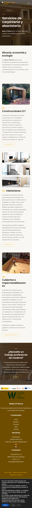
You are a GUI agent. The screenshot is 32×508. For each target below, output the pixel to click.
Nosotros (16, 422)
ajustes (23, 502)
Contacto (16, 429)
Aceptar (5, 505)
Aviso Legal (8, 472)
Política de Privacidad (20, 472)
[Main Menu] (28, 3)
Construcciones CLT (16, 439)
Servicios (16, 424)
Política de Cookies (16, 475)
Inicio (16, 419)
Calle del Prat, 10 (16, 454)
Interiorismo (16, 437)
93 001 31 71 (16, 459)
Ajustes (13, 505)
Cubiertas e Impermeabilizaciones (16, 442)
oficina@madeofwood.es (16, 461)
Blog (16, 427)
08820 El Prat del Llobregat (16, 457)
